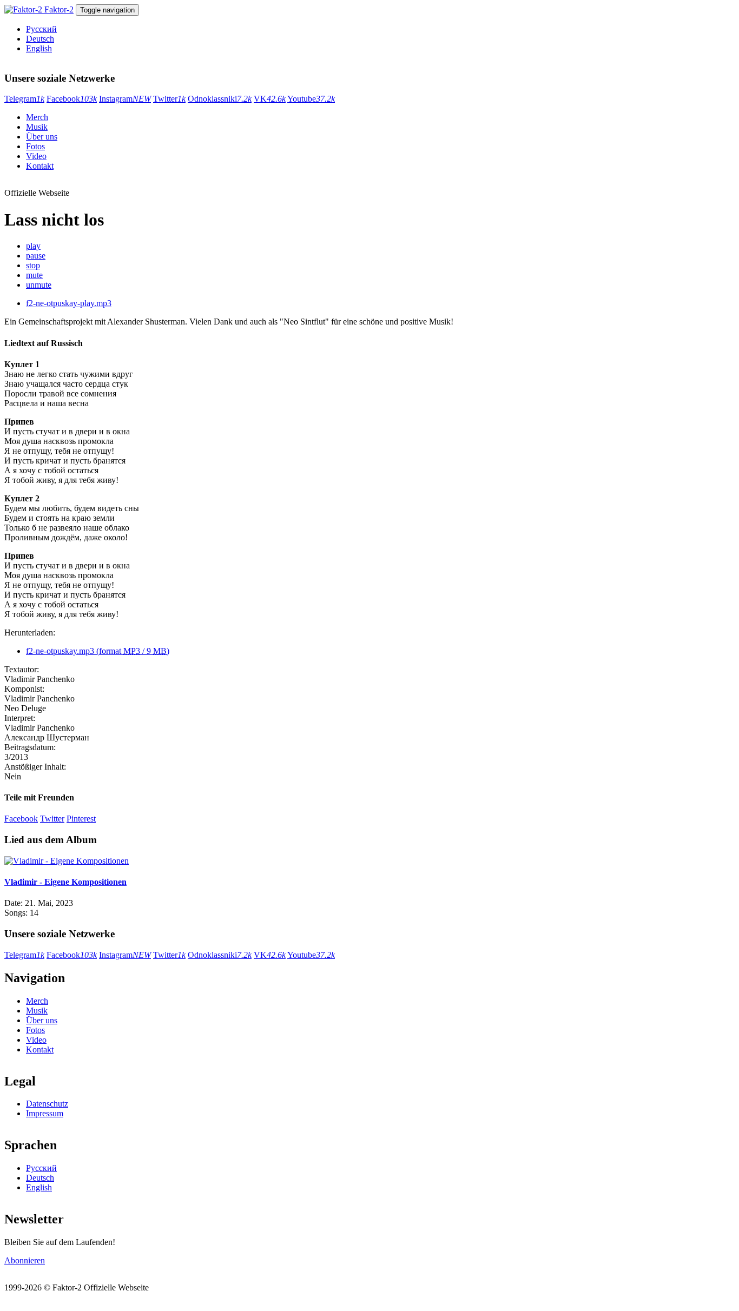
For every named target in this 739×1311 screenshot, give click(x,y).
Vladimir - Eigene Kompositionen (65, 881)
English (39, 48)
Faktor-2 (59, 9)
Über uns (41, 136)
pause (35, 255)
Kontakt (40, 165)
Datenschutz (47, 1103)
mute (34, 275)
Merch (37, 117)
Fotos (35, 146)
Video (36, 156)
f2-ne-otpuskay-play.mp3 (68, 303)
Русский (41, 29)
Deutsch (40, 38)
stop (33, 265)
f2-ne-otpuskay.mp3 (97, 651)
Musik (37, 126)
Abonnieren (24, 1260)
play (33, 245)
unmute (38, 284)
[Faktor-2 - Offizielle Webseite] (24, 9)
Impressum (44, 1113)
